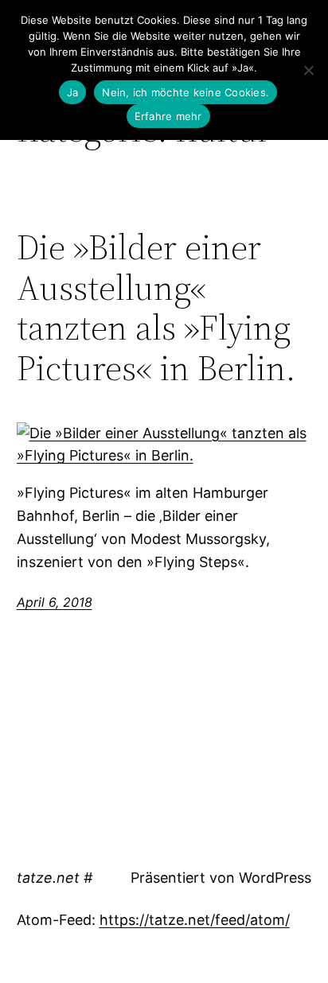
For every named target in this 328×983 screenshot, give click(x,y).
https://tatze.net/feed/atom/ (195, 919)
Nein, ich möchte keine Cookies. (185, 92)
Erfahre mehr (168, 116)
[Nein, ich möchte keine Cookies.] (308, 70)
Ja (73, 92)
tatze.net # (54, 877)
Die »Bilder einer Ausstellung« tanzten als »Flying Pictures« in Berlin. (156, 307)
